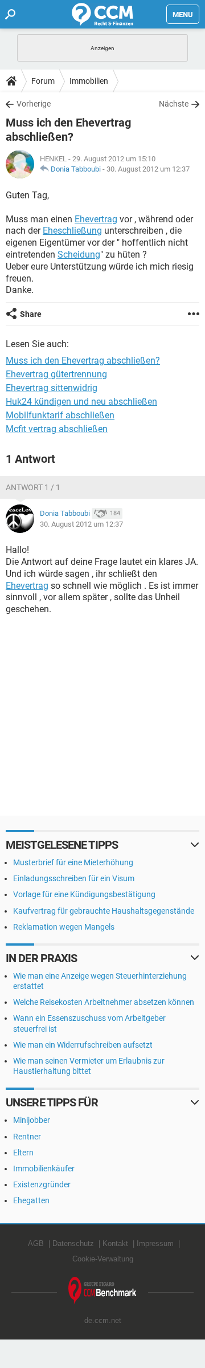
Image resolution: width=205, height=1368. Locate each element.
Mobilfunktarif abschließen (60, 415)
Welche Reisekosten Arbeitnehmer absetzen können (103, 1002)
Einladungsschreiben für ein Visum (73, 878)
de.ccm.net (102, 1320)
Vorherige (34, 103)
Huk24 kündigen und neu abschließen (81, 401)
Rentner (27, 1136)
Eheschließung (72, 230)
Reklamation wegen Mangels (63, 926)
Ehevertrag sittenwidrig (51, 387)
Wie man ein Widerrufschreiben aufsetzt (83, 1044)
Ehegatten (31, 1200)
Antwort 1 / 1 (33, 487)
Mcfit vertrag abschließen (57, 429)
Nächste (173, 103)
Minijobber (31, 1120)
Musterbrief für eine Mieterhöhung (73, 862)
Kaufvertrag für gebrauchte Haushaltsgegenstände (103, 910)
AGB (36, 1243)
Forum (43, 80)
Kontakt (115, 1243)
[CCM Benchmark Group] (102, 1291)
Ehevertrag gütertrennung (56, 374)
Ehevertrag (96, 219)
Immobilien (88, 80)
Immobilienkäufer (44, 1168)
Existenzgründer (42, 1184)
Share (31, 314)
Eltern (23, 1152)
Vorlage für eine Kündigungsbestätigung (84, 894)
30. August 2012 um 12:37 (148, 169)
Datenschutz (73, 1243)
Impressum (155, 1243)
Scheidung (79, 254)
